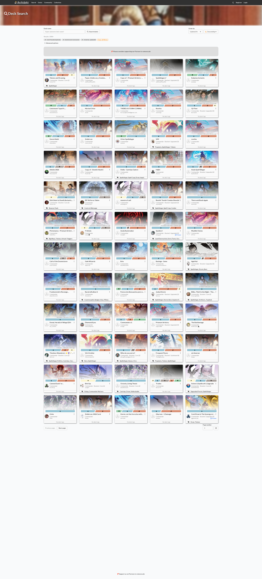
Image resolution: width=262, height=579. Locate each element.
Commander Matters (96, 391)
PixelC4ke (88, 173)
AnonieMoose (53, 112)
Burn (205, 269)
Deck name (47, 28)
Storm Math (54, 139)
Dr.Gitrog (52, 387)
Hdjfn (158, 170)
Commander (89, 80)
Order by (191, 28)
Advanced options (52, 43)
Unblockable (135, 391)
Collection (57, 2)
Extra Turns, (172, 239)
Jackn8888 (159, 204)
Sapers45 (87, 265)
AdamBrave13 (54, 296)
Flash (56, 208)
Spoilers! (159, 231)
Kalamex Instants (198, 78)
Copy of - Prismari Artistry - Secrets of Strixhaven (131, 78)
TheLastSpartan (89, 326)
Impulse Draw (177, 300)
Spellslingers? (161, 78)
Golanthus (52, 235)
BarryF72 (158, 387)
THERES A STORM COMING (131, 108)
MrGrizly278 (53, 173)
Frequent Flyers (162, 353)
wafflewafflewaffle (90, 82)
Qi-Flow (194, 108)
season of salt (125, 200)
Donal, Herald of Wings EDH (60, 322)
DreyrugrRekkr (195, 296)
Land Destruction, (161, 239)
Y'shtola (88, 231)
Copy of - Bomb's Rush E (94, 170)
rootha (194, 139)
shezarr (158, 173)
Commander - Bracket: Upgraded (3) (167, 80)
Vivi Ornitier (89, 353)
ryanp (86, 235)
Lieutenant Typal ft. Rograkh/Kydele (57, 108)
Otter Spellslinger (127, 139)
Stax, (102, 300)
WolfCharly (194, 326)
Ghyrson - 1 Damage (163, 414)
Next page (62, 428)
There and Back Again (199, 200)
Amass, (130, 361)
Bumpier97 (123, 296)
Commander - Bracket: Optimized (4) (167, 355)
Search (33, 2)
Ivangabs (122, 235)
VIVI (157, 139)
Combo (173, 208)
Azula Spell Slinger (198, 170)
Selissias (52, 357)
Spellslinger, (166, 147)
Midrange (93, 208)
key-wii (122, 173)
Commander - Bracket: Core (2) (59, 80)
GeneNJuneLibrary (161, 265)
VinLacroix (52, 204)
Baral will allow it (91, 292)
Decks (40, 2)
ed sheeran (195, 353)
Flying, (86, 391)
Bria (122, 261)
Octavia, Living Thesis (128, 383)
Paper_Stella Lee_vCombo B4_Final (95, 78)
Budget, (97, 300)
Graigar (122, 326)
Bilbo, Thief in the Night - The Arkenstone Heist (202, 292)
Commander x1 (126, 322)
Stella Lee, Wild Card (93, 414)
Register (239, 2)
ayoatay (158, 418)
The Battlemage (197, 322)
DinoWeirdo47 (124, 265)
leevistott (193, 204)
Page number (207, 425)
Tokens (173, 147)
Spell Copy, (132, 177)
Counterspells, (89, 300)
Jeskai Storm (161, 292)
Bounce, (52, 208)
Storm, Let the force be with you (131, 414)
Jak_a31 (158, 143)
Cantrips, (66, 361)
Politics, (60, 361)
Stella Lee (88, 139)
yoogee (87, 387)
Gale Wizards (90, 261)
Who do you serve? (127, 353)
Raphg (193, 143)
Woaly (86, 418)
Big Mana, (52, 239)
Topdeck (209, 300)
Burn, (170, 300)
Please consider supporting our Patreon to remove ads (132, 51)
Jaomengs (158, 112)
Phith (51, 418)
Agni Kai (194, 261)
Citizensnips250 (89, 357)
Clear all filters (103, 40)
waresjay (122, 418)
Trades (158, 383)
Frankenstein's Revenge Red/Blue (59, 292)
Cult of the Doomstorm (58, 261)
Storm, (201, 269)
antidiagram (123, 204)
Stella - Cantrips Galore (129, 170)
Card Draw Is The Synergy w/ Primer (202, 414)
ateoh (86, 112)
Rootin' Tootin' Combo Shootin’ (167, 200)
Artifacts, (202, 300)
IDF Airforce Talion (92, 200)
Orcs (135, 361)
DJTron (193, 235)
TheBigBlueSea (160, 357)
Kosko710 (52, 82)
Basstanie (194, 112)
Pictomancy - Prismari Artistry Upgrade (61, 231)
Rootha (158, 108)
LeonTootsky (53, 265)
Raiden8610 (194, 173)
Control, (87, 208)
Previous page (50, 428)
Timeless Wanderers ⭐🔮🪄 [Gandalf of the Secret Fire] (61, 353)
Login (245, 2)
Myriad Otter (90, 108)
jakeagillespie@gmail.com (127, 357)
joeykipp (193, 82)
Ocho (52, 414)
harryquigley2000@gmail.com (128, 112)
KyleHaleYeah (195, 387)
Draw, (138, 177)
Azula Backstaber (127, 231)
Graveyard (180, 239)
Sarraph (122, 82)
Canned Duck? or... (57, 383)
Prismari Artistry (162, 322)
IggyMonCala (194, 418)
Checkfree (88, 296)
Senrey (193, 265)
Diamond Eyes (90, 322)
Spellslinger (53, 86)
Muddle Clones (197, 231)
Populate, (158, 147)
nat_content (53, 326)
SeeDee (122, 143)
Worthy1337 (88, 204)
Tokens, (58, 239)
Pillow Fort (108, 300)
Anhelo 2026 (54, 170)
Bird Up (88, 383)
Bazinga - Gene (161, 261)
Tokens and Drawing (57, 78)
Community (48, 2)
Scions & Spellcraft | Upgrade (202, 383)
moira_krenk (88, 143)
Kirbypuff (158, 235)
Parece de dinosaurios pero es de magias (131, 292)
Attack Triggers (66, 239)
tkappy (193, 357)
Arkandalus (53, 143)
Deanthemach (124, 387)
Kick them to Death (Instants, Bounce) (61, 200)
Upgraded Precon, (197, 391)
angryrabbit (159, 326)
